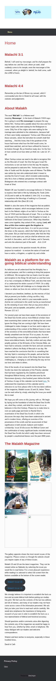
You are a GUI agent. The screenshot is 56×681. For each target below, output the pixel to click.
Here (6, 667)
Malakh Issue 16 (15, 588)
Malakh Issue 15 (15, 582)
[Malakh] (28, 12)
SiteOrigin (32, 676)
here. (45, 381)
